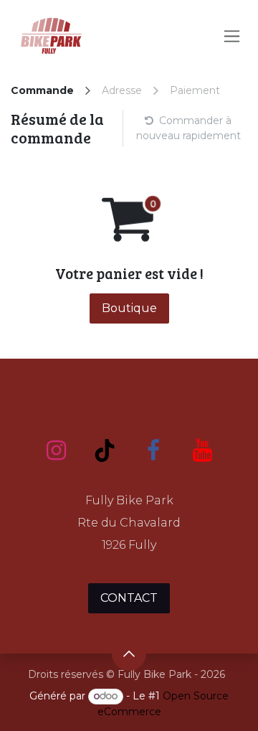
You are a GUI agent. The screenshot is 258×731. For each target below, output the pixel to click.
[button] (129, 653)
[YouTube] (202, 450)
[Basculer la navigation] (231, 36)
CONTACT (129, 598)
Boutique (129, 308)
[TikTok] (105, 450)
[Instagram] (56, 450)
